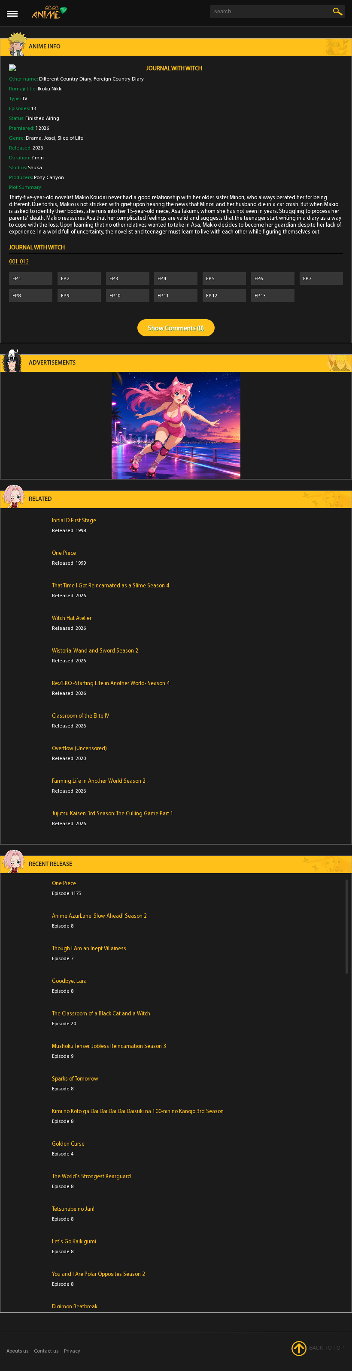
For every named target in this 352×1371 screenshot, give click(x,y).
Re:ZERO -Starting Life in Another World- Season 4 (111, 683)
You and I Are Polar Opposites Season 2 (98, 1273)
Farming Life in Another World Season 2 (99, 780)
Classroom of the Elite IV (80, 715)
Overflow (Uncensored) (79, 748)
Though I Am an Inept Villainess (89, 948)
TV (24, 98)
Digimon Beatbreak (74, 1306)
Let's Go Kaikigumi (74, 1241)
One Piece (64, 552)
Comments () (184, 328)
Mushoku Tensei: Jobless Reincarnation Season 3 (109, 1045)
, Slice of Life (69, 138)
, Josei (48, 138)
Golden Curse (68, 1143)
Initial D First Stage (74, 520)
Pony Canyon (49, 177)
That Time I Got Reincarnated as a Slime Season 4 (110, 585)
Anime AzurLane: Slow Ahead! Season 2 (99, 915)
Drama (34, 138)
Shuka (35, 167)
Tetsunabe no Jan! (73, 1208)
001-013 (19, 261)
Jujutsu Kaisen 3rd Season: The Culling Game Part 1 (112, 813)
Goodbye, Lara (69, 980)
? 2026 (42, 128)
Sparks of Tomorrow (75, 1078)
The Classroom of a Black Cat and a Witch (101, 1013)
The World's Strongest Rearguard (91, 1176)
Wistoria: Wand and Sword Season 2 (95, 650)
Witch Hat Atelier (71, 617)
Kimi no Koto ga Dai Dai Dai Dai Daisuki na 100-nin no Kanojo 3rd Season (138, 1111)
